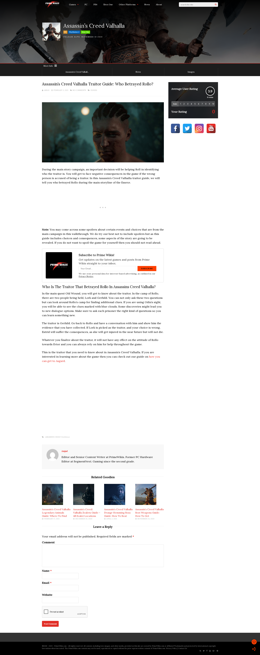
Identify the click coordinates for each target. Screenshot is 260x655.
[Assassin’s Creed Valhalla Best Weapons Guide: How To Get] (145, 504)
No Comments (79, 90)
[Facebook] (206, 651)
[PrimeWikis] (52, 7)
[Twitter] (203, 651)
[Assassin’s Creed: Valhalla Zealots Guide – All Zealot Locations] (83, 504)
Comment (48, 542)
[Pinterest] (217, 651)
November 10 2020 (92, 37)
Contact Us (182, 648)
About (159, 4)
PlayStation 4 (74, 32)
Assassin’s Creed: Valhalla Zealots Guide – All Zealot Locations (86, 512)
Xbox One (108, 4)
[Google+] (214, 651)
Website (47, 595)
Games (72, 4)
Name (46, 570)
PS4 (95, 4)
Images (191, 72)
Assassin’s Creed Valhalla (57, 437)
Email (45, 582)
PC (86, 4)
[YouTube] (210, 651)
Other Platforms (127, 4)
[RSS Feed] (200, 651)
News (147, 4)
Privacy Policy (171, 648)
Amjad (46, 90)
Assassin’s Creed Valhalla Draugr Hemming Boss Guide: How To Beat (118, 512)
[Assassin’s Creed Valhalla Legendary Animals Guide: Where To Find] (52, 504)
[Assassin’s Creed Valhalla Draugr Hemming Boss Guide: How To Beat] (114, 504)
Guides (93, 90)
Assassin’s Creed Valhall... (77, 72)
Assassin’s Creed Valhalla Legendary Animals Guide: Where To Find (56, 512)
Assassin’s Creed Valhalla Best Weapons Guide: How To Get (149, 512)
